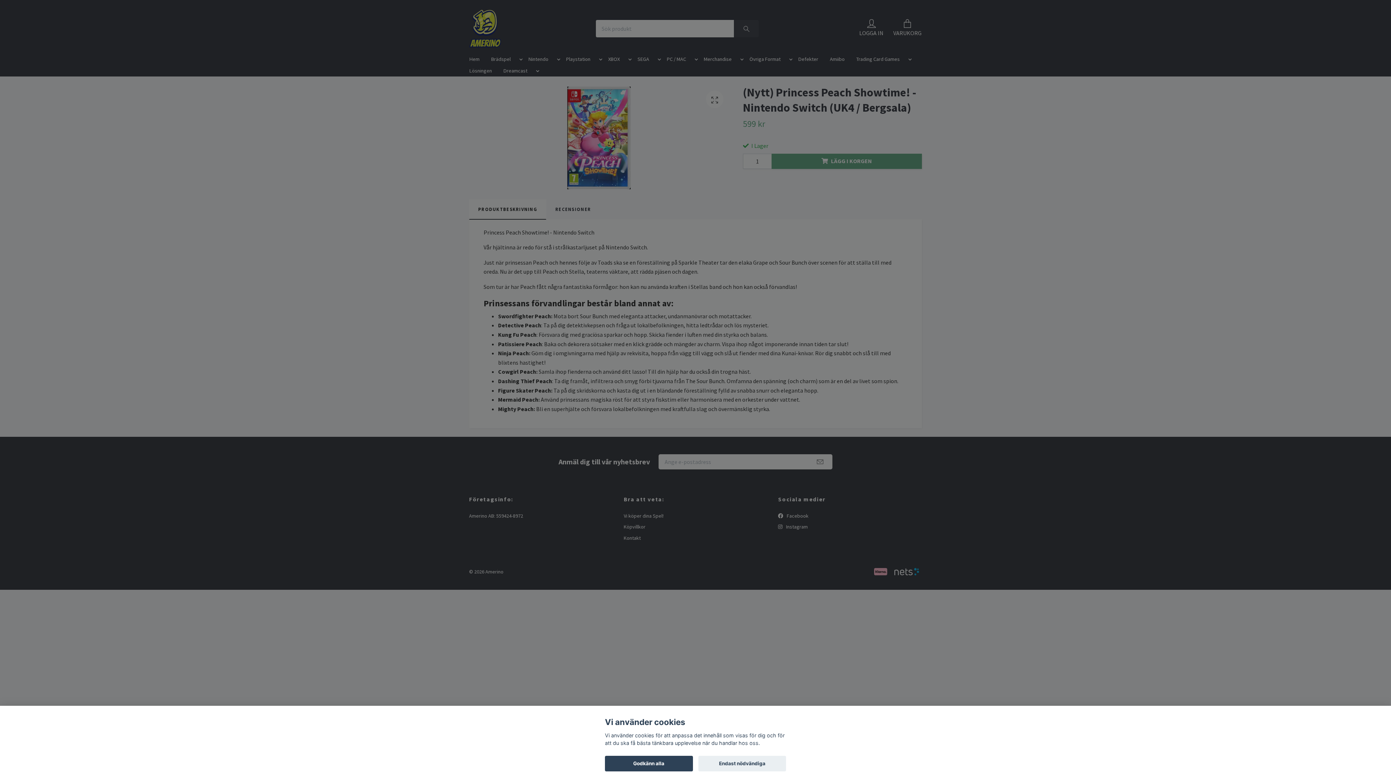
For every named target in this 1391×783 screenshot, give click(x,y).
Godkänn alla (648, 763)
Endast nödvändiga (742, 763)
